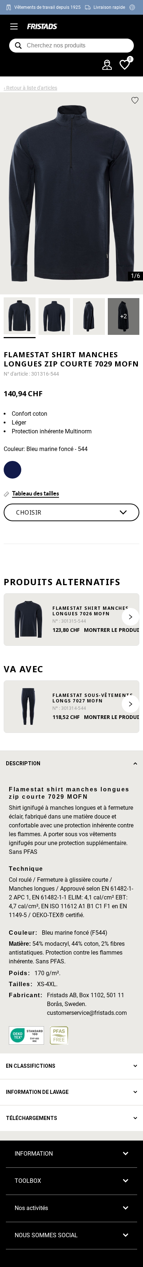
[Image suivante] (130, 617)
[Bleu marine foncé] (12, 470)
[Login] (107, 65)
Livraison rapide (109, 7)
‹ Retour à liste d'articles (30, 88)
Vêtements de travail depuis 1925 (47, 7)
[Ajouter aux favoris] (135, 100)
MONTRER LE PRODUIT (113, 629)
